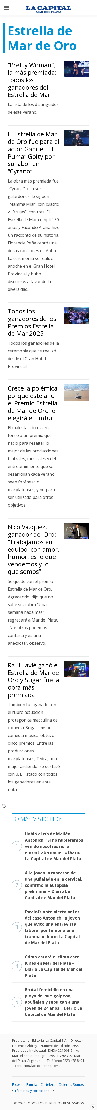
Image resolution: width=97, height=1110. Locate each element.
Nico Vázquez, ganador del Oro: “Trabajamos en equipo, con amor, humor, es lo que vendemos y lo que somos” (33, 549)
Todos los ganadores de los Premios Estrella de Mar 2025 (32, 322)
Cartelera (48, 1084)
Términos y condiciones (32, 1090)
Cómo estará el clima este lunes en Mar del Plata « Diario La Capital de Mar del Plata (49, 966)
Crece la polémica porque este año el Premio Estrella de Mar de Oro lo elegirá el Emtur (32, 403)
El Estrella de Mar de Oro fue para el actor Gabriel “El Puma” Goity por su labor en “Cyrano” (33, 152)
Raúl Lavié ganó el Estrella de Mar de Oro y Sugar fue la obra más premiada (33, 680)
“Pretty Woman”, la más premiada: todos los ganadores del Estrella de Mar (32, 80)
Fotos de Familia (24, 1084)
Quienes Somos (71, 1084)
